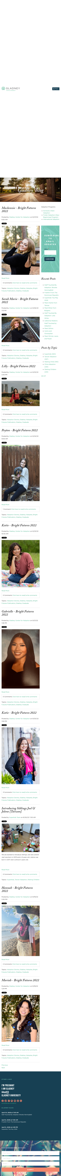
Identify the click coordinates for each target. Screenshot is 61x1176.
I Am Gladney (8, 1088)
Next (3, 1067)
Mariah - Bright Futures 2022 (20, 980)
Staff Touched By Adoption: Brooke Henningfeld (50, 287)
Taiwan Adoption (21, 879)
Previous (5, 1065)
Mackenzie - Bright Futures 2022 (19, 210)
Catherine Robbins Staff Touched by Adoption (51, 323)
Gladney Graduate (22, 291)
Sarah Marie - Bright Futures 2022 (20, 301)
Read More (5, 278)
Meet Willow (48, 328)
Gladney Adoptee (26, 288)
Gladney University (11, 1095)
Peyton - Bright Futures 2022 (20, 430)
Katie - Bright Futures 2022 (19, 525)
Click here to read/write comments (24, 283)
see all (43, 376)
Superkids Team (14, 817)
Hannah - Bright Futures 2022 (17, 890)
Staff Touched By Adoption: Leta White (50, 315)
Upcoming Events (9, 1103)
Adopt (5, 1092)
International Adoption (51, 219)
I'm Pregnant (8, 1085)
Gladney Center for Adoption (19, 217)
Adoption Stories (13, 288)
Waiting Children (33, 879)
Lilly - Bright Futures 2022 (18, 366)
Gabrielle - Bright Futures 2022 (18, 613)
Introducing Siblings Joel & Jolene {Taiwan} (18, 810)
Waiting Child (51, 362)
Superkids (10, 879)
